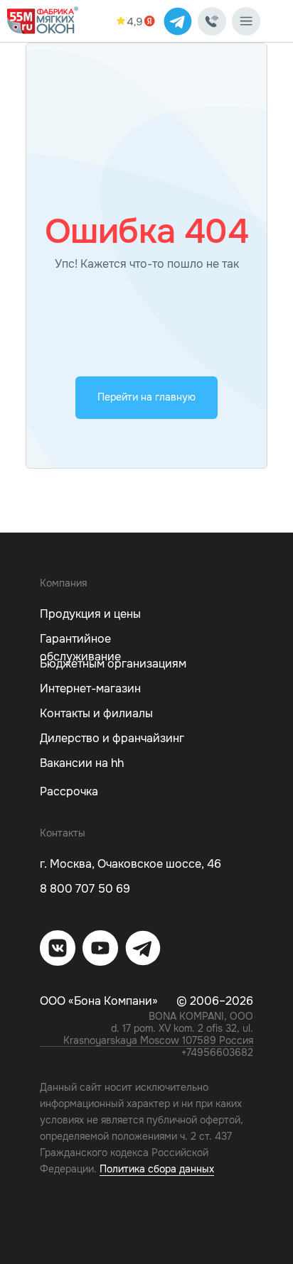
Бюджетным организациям (113, 663)
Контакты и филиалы (96, 713)
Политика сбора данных (157, 1168)
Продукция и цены (90, 613)
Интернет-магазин (90, 688)
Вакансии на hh (82, 763)
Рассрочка (69, 791)
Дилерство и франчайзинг (112, 738)
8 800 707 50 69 (85, 888)
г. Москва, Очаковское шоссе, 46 (130, 863)
